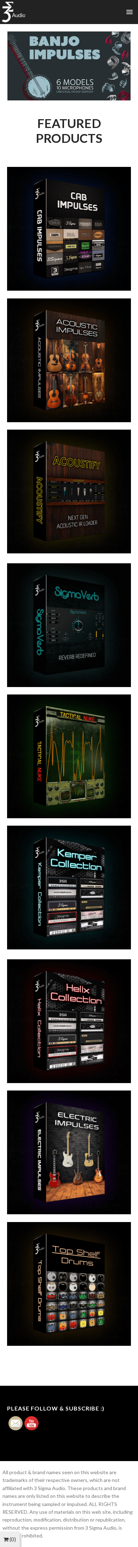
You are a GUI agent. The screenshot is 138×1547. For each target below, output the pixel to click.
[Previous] (22, 66)
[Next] (116, 66)
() (12, 1539)
